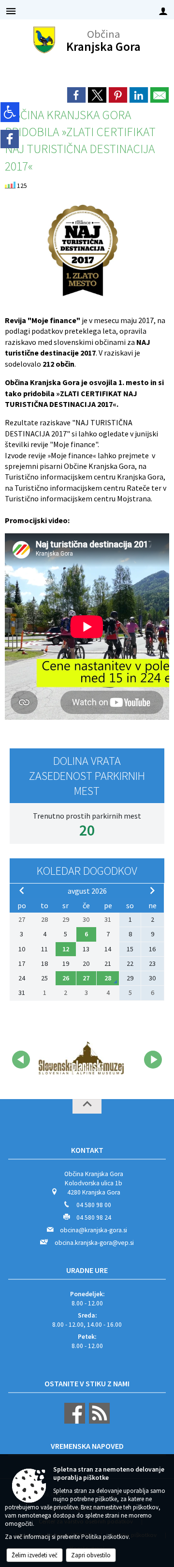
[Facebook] (9, 139)
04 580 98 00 (93, 1205)
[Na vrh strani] (87, 1106)
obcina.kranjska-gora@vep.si (94, 1243)
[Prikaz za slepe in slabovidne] (9, 112)
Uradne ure (87, 1270)
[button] (21, 1060)
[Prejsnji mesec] (22, 890)
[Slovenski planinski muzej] (81, 1058)
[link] (76, 95)
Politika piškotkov (105, 1537)
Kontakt (87, 1150)
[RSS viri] (98, 1421)
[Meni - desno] (163, 11)
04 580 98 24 (93, 1217)
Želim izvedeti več (35, 1555)
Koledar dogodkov (87, 870)
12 (65, 949)
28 (107, 978)
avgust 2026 (87, 891)
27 (86, 978)
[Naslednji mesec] (152, 890)
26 (65, 978)
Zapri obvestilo (91, 1555)
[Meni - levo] (11, 11)
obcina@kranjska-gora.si (93, 1230)
